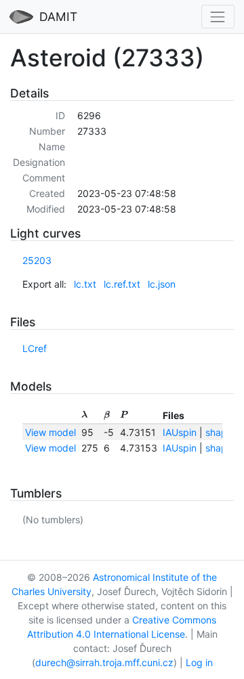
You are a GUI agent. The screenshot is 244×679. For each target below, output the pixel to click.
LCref (34, 348)
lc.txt (85, 284)
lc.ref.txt (122, 284)
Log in (199, 662)
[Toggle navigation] (218, 16)
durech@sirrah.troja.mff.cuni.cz (104, 662)
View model (50, 432)
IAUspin (180, 432)
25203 (37, 260)
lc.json (162, 284)
